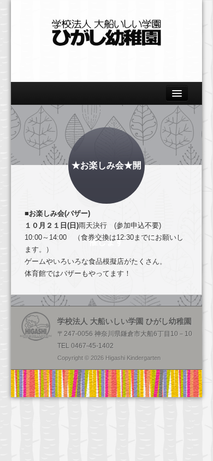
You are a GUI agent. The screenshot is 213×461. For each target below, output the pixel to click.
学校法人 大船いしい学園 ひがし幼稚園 (106, 32)
